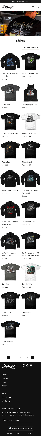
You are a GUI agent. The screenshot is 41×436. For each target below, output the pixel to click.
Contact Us (6, 397)
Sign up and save (11, 409)
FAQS (4, 393)
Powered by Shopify (29, 433)
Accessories (6, 386)
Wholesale (6, 401)
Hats (4, 382)
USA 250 (5, 378)
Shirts (4, 375)
